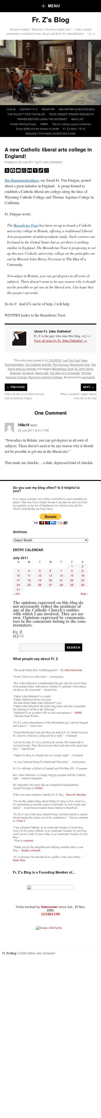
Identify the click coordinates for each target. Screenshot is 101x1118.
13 (50, 575)
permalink (88, 377)
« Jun (16, 593)
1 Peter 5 (20, 821)
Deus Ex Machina (76, 794)
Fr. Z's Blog (50, 19)
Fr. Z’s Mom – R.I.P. (74, 128)
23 (82, 580)
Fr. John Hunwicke (71, 670)
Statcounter (49, 907)
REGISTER (48, 109)
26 (39, 585)
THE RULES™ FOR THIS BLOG (26, 114)
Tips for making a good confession (71, 124)
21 (61, 580)
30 (82, 585)
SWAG (44, 124)
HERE (78, 712)
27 (50, 585)
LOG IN (11, 109)
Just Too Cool (71, 360)
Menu (54, 5)
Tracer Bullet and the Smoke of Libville (37, 128)
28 (61, 585)
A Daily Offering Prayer (23, 124)
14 (61, 575)
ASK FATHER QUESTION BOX (77, 109)
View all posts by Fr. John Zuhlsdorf (60, 340)
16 (82, 575)
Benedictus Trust (26, 225)
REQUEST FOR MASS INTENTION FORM (50, 133)
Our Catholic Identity (38, 364)
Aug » (84, 593)
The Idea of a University (65, 373)
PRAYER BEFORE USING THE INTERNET (42, 119)
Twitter (39, 788)
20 (50, 580)
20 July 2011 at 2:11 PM (33, 430)
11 (29, 575)
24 (18, 585)
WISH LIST (77, 119)
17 (18, 580)
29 (72, 585)
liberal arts (41, 373)
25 (29, 585)
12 (39, 575)
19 (39, 580)
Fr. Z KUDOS (53, 360)
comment (28, 840)
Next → (88, 387)
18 (29, 580)
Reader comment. (31, 850)
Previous (16, 387)
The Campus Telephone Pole (71, 364)
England (28, 373)
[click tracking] (50, 914)
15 (72, 575)
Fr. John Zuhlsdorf (50, 162)
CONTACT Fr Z (28, 109)
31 (18, 589)
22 (72, 580)
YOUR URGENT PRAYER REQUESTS (71, 114)
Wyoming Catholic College (45, 377)
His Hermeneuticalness (22, 180)
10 (18, 575)
